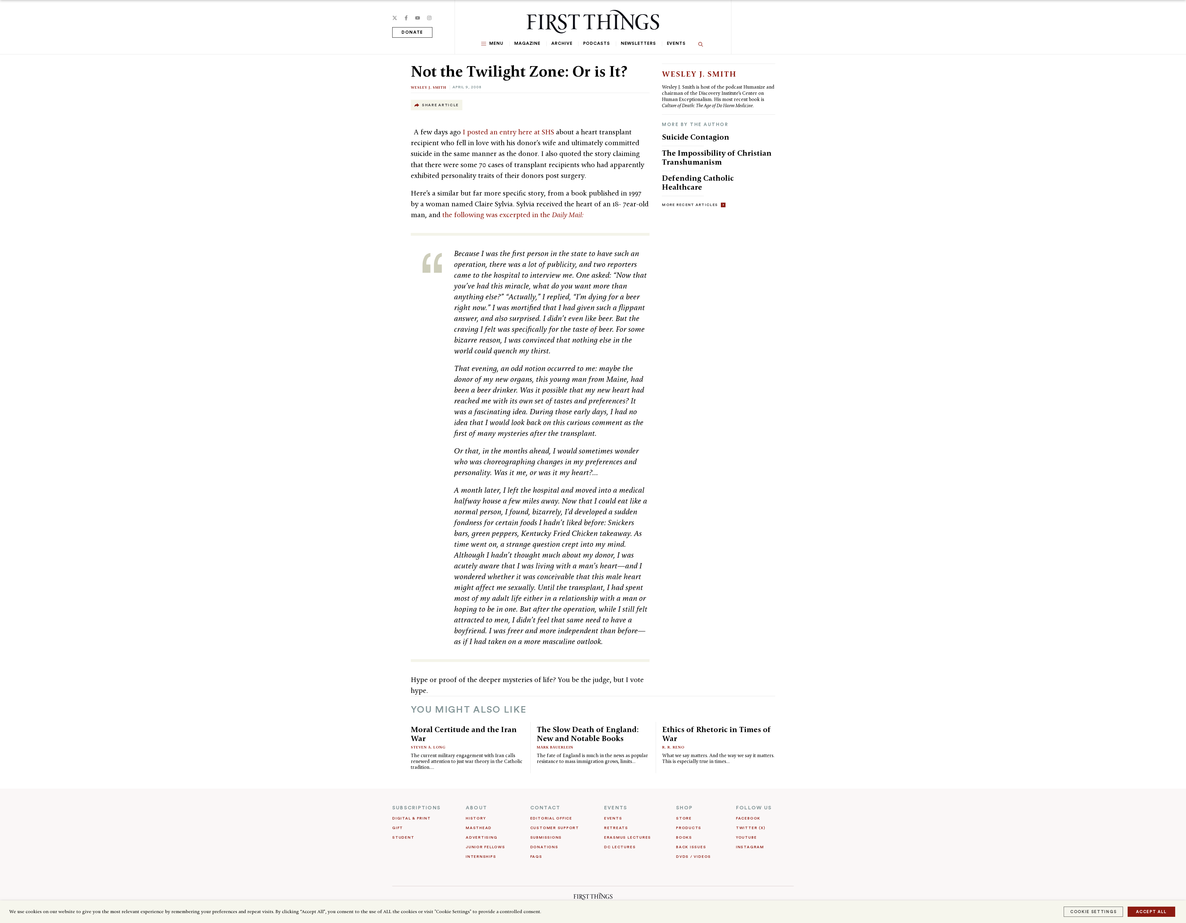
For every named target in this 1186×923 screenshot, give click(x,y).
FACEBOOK (748, 818)
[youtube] (417, 17)
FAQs (536, 856)
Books (684, 837)
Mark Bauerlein (555, 747)
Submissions (546, 837)
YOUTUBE (746, 837)
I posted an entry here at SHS (508, 132)
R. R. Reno (673, 747)
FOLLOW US (754, 807)
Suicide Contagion (695, 137)
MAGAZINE (527, 43)
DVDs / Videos (693, 856)
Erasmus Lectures (627, 837)
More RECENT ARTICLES (690, 205)
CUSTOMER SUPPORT (554, 828)
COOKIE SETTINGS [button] (1093, 912)
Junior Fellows (485, 847)
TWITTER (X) (750, 828)
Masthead (479, 828)
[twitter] (394, 17)
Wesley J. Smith (428, 87)
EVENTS (615, 807)
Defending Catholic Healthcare (698, 182)
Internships (481, 856)
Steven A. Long (428, 747)
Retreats (616, 828)
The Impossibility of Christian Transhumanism (717, 157)
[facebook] (406, 17)
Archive (561, 43)
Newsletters (638, 43)
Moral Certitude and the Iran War (464, 733)
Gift (397, 828)
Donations (544, 847)
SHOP (684, 807)
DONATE (412, 32)
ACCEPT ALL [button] (1151, 912)
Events (676, 43)
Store (684, 818)
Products (688, 828)
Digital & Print (411, 818)
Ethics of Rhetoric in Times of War (716, 733)
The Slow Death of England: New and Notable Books (588, 733)
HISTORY (476, 818)
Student (403, 837)
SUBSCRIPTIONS (416, 807)
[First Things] (593, 21)
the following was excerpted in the (513, 214)
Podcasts (596, 43)
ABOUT (476, 807)
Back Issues (691, 847)
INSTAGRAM (750, 847)
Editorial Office (551, 818)
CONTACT (545, 807)
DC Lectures (620, 847)
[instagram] (429, 17)
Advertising (481, 837)
